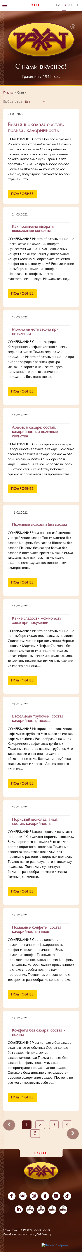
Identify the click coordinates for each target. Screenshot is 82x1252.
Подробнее (22, 194)
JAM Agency (43, 1234)
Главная (8, 92)
